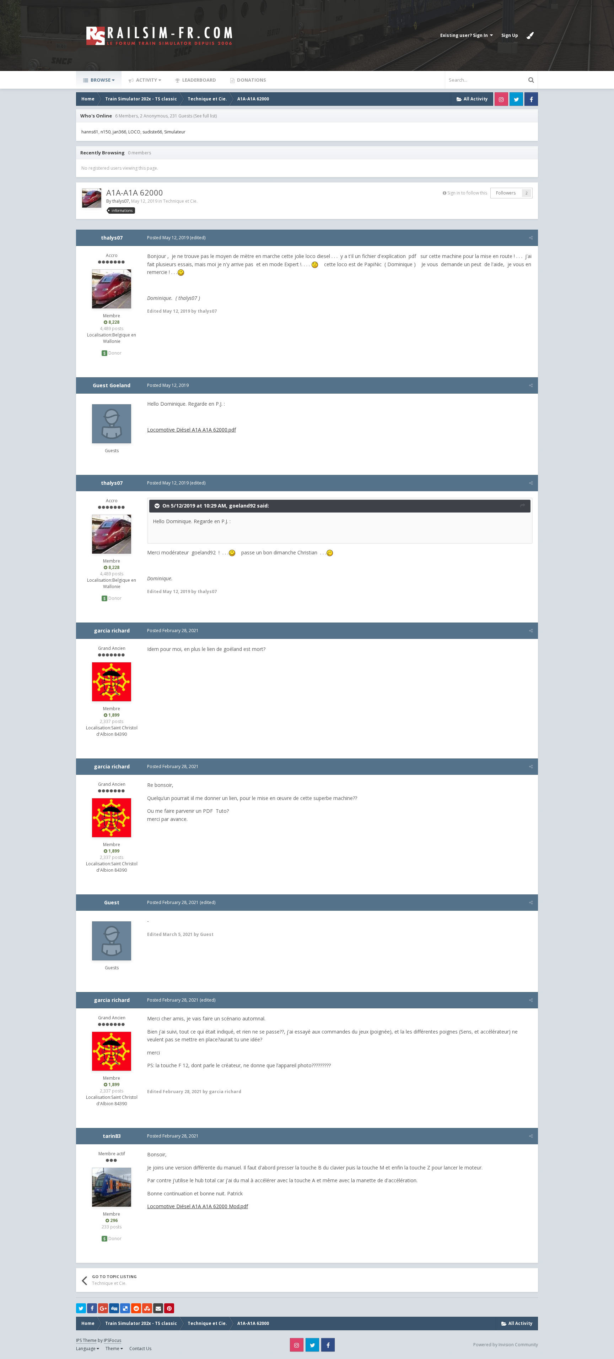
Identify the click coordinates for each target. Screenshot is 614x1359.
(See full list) (205, 116)
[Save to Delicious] (125, 1308)
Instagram (501, 99)
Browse (100, 80)
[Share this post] (531, 238)
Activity (146, 80)
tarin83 (112, 1136)
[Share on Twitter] (81, 1308)
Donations (251, 80)
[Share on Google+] (103, 1308)
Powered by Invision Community (505, 1345)
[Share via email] (158, 1308)
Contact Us (140, 1349)
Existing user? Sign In (465, 35)
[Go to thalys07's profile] (91, 198)
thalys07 (120, 201)
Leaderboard (198, 80)
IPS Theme (86, 1340)
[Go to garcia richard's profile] (111, 681)
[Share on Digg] (114, 1308)
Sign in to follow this (467, 193)
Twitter (516, 99)
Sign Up (509, 35)
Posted (168, 238)
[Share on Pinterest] (169, 1308)
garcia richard (112, 630)
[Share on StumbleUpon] (147, 1308)
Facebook (531, 99)
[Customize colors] (530, 35)
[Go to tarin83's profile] (111, 1187)
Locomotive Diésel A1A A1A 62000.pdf (191, 429)
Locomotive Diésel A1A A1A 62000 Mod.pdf (197, 1206)
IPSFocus (112, 1340)
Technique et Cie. (180, 201)
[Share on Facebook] (92, 1308)
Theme (113, 1349)
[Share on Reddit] (136, 1308)
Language (86, 1349)
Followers (506, 193)
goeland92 (242, 505)
